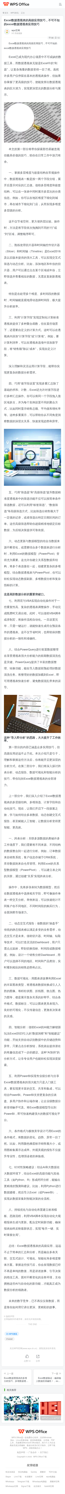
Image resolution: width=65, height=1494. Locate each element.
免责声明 (21, 1452)
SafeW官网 (49, 1486)
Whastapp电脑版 (39, 1481)
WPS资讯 (15, 12)
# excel (9, 1338)
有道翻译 (28, 1476)
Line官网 (39, 1476)
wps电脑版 (50, 1476)
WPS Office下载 (40, 1456)
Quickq (34, 1471)
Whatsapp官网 (12, 1486)
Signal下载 (25, 1486)
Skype (8, 1476)
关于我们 (44, 1452)
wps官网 (16, 30)
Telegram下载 (23, 1481)
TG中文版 (53, 1471)
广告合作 (32, 1452)
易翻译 (43, 1471)
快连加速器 (10, 1471)
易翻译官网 (54, 1481)
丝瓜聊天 (37, 1486)
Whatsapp (10, 1481)
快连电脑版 (23, 1471)
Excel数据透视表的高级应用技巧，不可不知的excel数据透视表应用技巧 (32, 22)
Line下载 (18, 1476)
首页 (6, 12)
